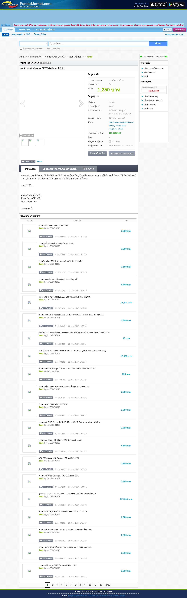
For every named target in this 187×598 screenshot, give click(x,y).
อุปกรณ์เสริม (75, 57)
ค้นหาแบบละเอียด (53, 49)
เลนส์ (89, 57)
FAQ (28, 34)
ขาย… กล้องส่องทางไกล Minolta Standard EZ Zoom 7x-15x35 (65, 547)
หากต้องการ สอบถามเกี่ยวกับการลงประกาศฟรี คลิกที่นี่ (105, 596)
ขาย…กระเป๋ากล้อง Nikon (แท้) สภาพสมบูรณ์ (58, 279)
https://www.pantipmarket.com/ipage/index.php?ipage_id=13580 (121, 125)
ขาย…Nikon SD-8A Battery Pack (53, 404)
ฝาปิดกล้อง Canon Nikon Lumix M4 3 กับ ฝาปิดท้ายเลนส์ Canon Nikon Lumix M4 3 (74, 333)
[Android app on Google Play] (177, 4)
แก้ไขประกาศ (150, 105)
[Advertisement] (93, 16)
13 (101, 585)
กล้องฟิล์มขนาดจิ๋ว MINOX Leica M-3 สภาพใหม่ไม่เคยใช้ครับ (64, 297)
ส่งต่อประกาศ (149, 72)
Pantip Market (87, 592)
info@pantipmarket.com (77, 596)
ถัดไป (108, 585)
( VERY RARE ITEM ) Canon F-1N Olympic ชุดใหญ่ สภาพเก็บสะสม (68, 494)
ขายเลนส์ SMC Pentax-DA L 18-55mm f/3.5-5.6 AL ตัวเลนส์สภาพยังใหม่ (69, 422)
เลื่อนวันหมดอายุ (151, 96)
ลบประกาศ (148, 109)
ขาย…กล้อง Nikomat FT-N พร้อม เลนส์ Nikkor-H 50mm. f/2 (64, 386)
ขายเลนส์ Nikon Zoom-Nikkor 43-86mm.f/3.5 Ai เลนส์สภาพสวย (66, 529)
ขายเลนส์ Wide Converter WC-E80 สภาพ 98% (59, 476)
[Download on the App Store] (158, 4)
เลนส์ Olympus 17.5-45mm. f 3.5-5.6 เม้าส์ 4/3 (59, 458)
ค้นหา (158, 43)
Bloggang (108, 592)
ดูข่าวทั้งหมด (5, 25)
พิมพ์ (146, 76)
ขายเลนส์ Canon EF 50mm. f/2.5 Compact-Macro (60, 440)
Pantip (77, 592)
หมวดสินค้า (35, 57)
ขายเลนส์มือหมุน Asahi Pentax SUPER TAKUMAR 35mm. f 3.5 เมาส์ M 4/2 (71, 315)
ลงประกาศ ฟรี (17, 35)
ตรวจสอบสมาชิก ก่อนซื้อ (175, 35)
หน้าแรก (23, 57)
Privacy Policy (40, 34)
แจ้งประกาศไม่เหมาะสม (154, 68)
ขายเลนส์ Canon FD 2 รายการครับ (54, 225)
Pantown (98, 592)
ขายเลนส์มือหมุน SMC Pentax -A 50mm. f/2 (57, 565)
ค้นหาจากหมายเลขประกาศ (32, 49)
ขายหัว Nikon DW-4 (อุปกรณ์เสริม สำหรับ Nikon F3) (61, 261)
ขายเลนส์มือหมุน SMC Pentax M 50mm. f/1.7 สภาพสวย (63, 511)
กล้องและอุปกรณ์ (55, 57)
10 (90, 585)
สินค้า (5, 35)
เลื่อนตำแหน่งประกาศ (153, 100)
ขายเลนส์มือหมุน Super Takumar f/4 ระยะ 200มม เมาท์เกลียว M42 (67, 368)
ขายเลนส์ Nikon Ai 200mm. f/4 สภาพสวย (56, 243)
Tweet (39, 161)
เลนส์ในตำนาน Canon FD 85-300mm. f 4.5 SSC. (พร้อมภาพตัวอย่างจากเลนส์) (72, 350)
